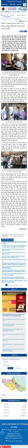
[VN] (27, 424)
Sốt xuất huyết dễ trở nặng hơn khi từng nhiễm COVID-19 (14, 242)
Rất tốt (5, 361)
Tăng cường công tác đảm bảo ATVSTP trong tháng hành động (13, 267)
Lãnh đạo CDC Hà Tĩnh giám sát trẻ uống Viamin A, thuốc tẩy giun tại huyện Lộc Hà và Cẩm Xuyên (14, 246)
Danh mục (12, 15)
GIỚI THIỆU (12, 4)
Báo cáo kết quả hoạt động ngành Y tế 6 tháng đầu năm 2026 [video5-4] (13, 329)
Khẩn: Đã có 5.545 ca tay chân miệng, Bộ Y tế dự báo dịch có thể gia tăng (14, 281)
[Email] (26, 21)
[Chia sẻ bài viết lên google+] (23, 21)
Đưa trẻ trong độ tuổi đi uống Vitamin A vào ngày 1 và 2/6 (13, 249)
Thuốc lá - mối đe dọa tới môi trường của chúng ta (14, 260)
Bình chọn (10, 368)
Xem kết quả (17, 368)
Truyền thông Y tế (21, 15)
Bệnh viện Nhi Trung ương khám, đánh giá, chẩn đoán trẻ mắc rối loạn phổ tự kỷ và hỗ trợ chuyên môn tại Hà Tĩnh (14, 278)
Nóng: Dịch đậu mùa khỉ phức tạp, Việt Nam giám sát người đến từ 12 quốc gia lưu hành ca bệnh (14, 271)
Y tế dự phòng (6, 16)
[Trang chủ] (14, 8)
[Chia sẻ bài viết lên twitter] (21, 21)
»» (21, 285)
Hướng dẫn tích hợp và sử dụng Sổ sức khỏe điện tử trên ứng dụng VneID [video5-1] (13, 314)
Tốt (4, 363)
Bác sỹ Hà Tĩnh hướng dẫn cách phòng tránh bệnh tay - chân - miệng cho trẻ (13, 256)
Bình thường (7, 365)
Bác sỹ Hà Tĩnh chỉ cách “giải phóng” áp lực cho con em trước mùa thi (14, 274)
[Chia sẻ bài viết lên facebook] (20, 21)
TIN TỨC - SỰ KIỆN (21, 4)
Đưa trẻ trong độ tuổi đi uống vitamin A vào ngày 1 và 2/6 (13, 253)
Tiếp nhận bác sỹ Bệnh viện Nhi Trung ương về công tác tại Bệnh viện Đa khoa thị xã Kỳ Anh (14, 263)
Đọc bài (21, 31)
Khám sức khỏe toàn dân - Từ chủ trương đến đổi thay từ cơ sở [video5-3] (13, 324)
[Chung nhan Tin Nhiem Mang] (14, 441)
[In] (24, 21)
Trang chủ (5, 4)
